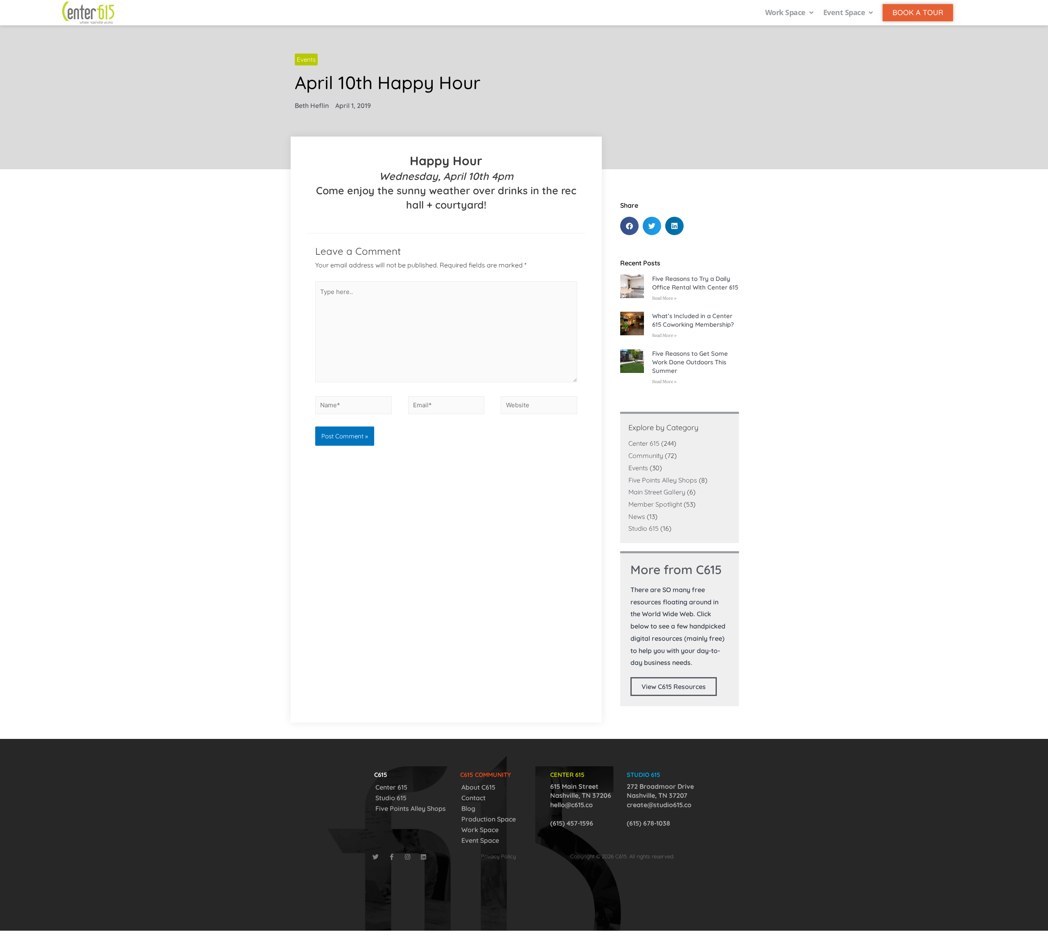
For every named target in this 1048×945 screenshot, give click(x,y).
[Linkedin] (423, 857)
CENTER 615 (567, 775)
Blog (468, 808)
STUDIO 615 (643, 775)
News (636, 516)
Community (645, 455)
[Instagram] (407, 857)
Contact (473, 798)
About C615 (478, 787)
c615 (380, 775)
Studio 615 (643, 528)
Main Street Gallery (656, 492)
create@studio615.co (659, 805)
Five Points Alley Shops (662, 480)
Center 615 (644, 443)
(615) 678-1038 (648, 823)
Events (306, 59)
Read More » (664, 298)
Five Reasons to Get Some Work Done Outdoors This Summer (690, 362)
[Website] (539, 406)
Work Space (480, 830)
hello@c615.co (571, 805)
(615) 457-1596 (571, 823)
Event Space (480, 840)
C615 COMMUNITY (485, 775)
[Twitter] (376, 857)
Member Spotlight (655, 504)
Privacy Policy (498, 856)
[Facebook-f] (391, 857)
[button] (629, 226)
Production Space (488, 819)
